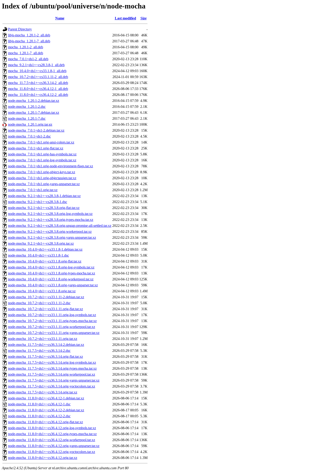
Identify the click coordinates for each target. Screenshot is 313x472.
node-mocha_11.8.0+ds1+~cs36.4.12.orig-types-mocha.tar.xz (52, 434)
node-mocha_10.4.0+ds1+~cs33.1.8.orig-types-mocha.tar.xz (51, 273)
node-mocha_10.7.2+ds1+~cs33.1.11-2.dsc (39, 303)
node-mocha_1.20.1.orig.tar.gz (30, 124)
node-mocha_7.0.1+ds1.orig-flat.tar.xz (35, 148)
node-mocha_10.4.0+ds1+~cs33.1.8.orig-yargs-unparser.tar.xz (53, 285)
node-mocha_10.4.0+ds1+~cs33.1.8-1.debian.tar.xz (45, 249)
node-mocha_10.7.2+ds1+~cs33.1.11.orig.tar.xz (42, 339)
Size (143, 18)
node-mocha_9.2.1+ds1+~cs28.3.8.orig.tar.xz (41, 243)
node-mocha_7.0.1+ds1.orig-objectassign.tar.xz (42, 178)
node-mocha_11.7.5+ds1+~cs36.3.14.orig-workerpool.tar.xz (51, 374)
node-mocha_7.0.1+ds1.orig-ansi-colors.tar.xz (41, 142)
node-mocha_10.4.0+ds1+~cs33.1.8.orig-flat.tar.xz (44, 261)
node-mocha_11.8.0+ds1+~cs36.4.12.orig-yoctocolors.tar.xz (51, 452)
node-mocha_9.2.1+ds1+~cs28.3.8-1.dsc (37, 202)
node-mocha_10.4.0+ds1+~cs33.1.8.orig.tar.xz (42, 291)
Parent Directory (20, 29)
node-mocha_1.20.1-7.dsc (27, 118)
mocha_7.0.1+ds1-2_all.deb (28, 59)
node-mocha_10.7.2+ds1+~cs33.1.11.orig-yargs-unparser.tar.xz (53, 333)
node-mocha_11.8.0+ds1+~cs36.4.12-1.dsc (39, 404)
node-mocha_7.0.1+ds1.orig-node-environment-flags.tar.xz (50, 166)
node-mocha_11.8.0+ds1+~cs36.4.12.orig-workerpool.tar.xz (51, 440)
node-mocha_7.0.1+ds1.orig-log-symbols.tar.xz (42, 160)
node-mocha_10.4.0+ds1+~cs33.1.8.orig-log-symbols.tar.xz (51, 267)
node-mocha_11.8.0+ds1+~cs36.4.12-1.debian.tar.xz (46, 398)
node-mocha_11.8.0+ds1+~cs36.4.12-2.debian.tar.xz (46, 410)
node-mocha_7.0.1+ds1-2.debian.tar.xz (36, 130)
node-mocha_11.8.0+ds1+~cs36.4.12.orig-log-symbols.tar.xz (52, 428)
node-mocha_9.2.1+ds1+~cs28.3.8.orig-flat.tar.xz (44, 208)
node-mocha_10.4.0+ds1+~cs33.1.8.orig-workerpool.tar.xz (50, 279)
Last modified (125, 18)
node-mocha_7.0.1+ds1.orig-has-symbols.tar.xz (42, 154)
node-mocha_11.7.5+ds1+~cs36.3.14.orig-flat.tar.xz (45, 356)
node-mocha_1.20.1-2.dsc (27, 107)
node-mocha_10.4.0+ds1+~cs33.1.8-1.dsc (38, 255)
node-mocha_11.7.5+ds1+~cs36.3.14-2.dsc (39, 351)
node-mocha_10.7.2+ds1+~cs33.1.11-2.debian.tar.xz (46, 297)
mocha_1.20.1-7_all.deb (25, 53)
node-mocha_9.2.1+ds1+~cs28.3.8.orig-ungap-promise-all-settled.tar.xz (59, 226)
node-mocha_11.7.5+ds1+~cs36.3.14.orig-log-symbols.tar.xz (52, 362)
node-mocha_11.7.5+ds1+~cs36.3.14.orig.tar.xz (42, 392)
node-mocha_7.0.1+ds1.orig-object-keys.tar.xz (41, 172)
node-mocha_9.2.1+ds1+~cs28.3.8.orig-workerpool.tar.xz (50, 231)
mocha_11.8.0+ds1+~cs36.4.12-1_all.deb (38, 89)
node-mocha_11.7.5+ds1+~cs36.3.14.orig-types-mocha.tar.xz (52, 368)
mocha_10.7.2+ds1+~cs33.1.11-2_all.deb (38, 77)
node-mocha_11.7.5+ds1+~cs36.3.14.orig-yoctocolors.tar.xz (51, 386)
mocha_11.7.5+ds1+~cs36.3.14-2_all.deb (38, 83)
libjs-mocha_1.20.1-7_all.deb (29, 41)
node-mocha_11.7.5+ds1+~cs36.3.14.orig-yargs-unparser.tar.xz (53, 380)
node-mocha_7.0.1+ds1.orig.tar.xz (33, 190)
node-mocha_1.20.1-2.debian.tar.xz (33, 101)
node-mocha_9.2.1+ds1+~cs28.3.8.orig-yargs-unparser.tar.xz (52, 237)
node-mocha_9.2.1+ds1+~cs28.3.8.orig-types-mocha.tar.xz (50, 220)
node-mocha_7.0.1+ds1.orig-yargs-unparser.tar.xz (44, 184)
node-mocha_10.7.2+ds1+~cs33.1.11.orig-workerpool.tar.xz (51, 327)
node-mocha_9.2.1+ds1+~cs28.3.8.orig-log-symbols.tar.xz (50, 214)
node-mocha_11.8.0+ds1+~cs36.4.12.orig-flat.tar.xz (45, 422)
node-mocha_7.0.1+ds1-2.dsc (29, 136)
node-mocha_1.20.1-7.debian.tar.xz (33, 112)
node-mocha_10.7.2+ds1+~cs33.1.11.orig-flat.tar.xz (45, 309)
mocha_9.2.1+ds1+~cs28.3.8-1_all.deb (36, 65)
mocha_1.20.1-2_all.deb (25, 47)
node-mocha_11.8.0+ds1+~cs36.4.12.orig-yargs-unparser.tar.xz (53, 446)
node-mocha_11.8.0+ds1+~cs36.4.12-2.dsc (39, 416)
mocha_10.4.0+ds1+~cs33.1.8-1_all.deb (37, 71)
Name (59, 18)
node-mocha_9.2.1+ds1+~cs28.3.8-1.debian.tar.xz (44, 196)
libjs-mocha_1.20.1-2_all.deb (29, 35)
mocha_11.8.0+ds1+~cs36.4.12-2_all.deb (38, 95)
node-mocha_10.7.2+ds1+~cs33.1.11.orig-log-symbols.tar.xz (52, 315)
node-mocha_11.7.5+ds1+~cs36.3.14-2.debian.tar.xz (46, 345)
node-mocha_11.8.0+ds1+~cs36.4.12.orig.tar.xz (42, 458)
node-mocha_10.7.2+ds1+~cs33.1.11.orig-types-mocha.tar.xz (52, 321)
